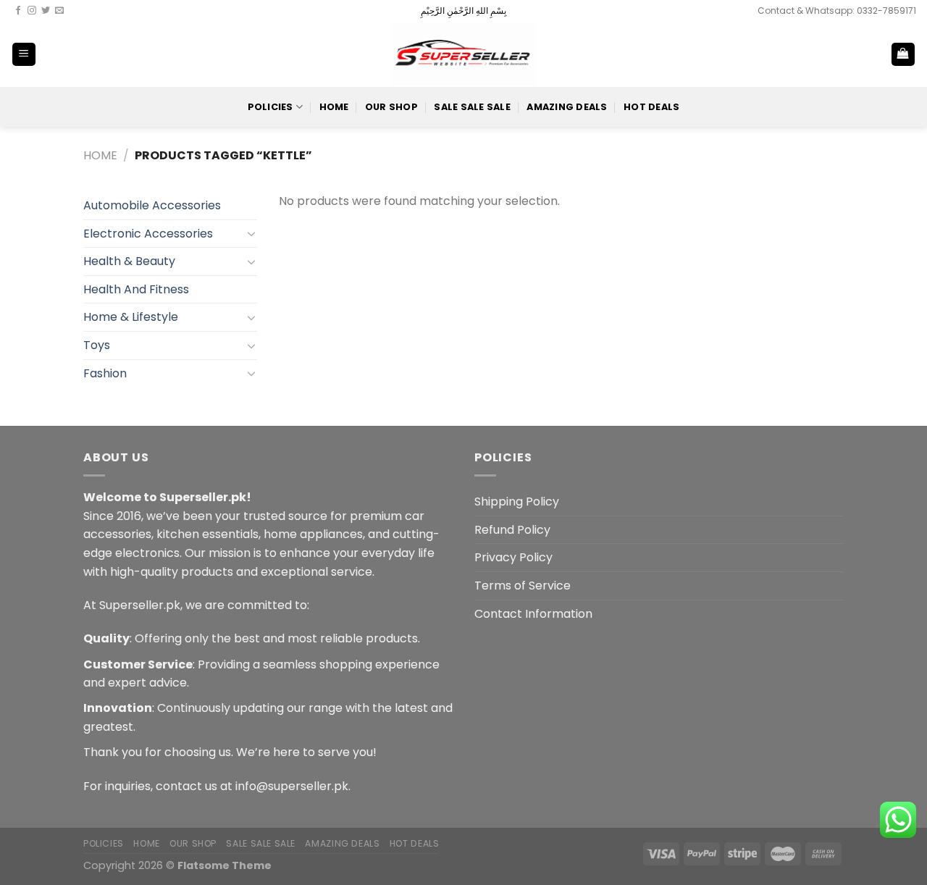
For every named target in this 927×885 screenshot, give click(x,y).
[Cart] (903, 55)
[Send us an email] (59, 11)
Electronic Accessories (148, 233)
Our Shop (391, 107)
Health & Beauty (129, 261)
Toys (96, 345)
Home (334, 107)
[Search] (856, 54)
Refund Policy (512, 529)
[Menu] (24, 55)
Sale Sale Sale (472, 107)
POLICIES (270, 107)
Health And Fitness (136, 289)
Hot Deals (651, 107)
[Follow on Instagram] (32, 11)
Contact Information (533, 613)
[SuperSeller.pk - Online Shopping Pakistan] (463, 54)
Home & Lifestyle (130, 317)
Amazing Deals (567, 107)
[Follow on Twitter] (45, 11)
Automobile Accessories (152, 205)
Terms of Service (522, 585)
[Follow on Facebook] (18, 11)
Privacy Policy (513, 557)
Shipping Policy (516, 501)
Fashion (105, 373)
